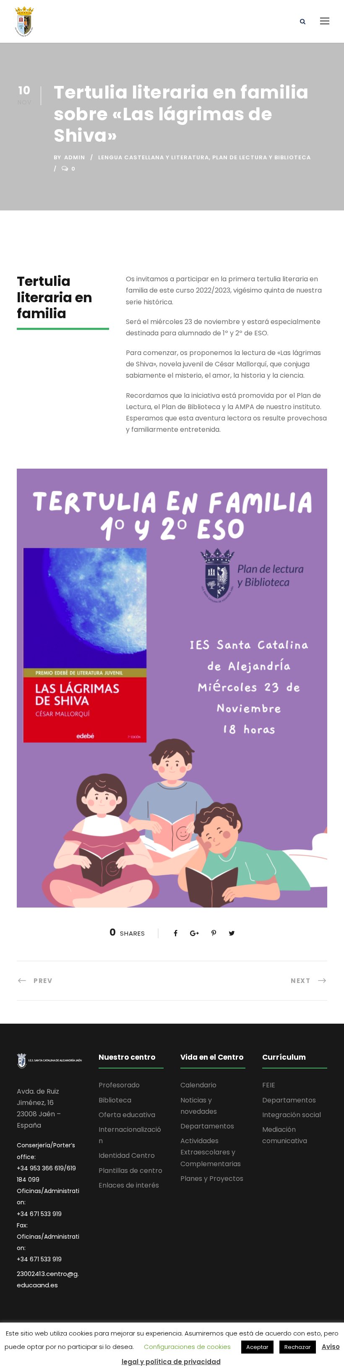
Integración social (291, 1115)
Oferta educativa (127, 1115)
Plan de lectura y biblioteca (261, 157)
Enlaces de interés (129, 1185)
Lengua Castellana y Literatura (153, 157)
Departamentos (207, 1126)
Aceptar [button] (257, 1347)
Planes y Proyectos (211, 1178)
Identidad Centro (127, 1155)
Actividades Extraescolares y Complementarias (210, 1152)
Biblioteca (115, 1100)
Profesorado (119, 1085)
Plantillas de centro (130, 1170)
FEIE (268, 1085)
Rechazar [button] (297, 1347)
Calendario (198, 1085)
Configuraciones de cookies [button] (187, 1346)
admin (74, 157)
